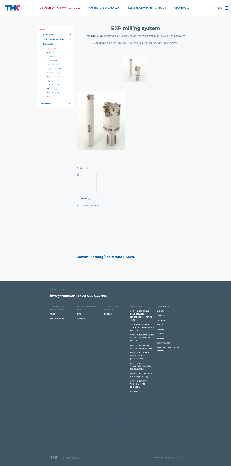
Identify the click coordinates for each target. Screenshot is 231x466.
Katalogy (162, 320)
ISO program (51, 81)
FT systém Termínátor (54, 77)
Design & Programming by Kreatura (166, 458)
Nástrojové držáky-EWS (104, 8)
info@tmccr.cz (62, 296)
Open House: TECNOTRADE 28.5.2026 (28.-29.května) (140, 366)
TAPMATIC (81, 319)
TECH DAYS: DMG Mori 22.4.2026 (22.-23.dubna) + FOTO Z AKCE (142, 327)
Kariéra (161, 325)
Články (160, 316)
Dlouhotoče (48, 44)
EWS (79, 314)
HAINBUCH (108, 314)
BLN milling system (53, 89)
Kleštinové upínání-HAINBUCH (147, 8)
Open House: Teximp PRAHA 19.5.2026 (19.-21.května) (139, 356)
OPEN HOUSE (181, 8)
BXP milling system (53, 97)
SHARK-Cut (50, 57)
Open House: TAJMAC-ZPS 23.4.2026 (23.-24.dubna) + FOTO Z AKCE (142, 338)
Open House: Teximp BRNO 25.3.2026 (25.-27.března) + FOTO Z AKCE (141, 315)
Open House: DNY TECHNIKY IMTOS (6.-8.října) (138, 384)
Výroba (160, 311)
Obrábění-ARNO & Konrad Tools (60, 8)
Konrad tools (45, 104)
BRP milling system (53, 93)
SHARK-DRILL (51, 61)
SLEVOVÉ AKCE (163, 343)
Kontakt (161, 338)
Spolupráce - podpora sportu (168, 348)
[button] (115, 423)
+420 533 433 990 (92, 296)
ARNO (42, 29)
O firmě (160, 334)
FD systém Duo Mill (53, 69)
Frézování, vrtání (50, 49)
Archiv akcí (135, 392)
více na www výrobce (88, 205)
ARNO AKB (50, 53)
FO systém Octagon (54, 73)
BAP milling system (53, 85)
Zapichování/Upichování (53, 39)
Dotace (160, 329)
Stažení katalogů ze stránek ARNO (106, 257)
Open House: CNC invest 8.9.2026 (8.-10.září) (141, 375)
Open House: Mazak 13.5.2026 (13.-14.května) (141, 346)
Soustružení (48, 34)
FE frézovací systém (53, 65)
